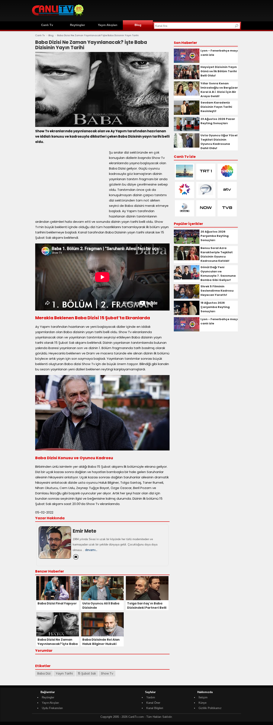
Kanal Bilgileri (154, 708)
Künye (202, 702)
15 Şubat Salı (87, 673)
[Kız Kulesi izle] (184, 176)
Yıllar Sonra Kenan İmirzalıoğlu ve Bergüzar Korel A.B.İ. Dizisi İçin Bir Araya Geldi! (219, 89)
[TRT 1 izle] (205, 176)
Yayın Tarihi (64, 673)
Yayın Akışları (107, 25)
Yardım (150, 697)
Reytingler (77, 25)
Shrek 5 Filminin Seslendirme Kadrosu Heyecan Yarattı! (217, 290)
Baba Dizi (44, 673)
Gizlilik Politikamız (210, 708)
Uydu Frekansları (52, 708)
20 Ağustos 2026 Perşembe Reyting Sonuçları (214, 236)
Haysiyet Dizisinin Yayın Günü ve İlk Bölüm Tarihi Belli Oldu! (218, 71)
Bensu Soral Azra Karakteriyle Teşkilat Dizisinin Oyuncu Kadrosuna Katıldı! (216, 254)
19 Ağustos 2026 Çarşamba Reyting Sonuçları (215, 307)
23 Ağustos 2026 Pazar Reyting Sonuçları (217, 121)
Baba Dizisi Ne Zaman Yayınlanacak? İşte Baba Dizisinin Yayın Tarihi (98, 35)
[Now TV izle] (205, 213)
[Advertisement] (163, 10)
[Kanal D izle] (184, 213)
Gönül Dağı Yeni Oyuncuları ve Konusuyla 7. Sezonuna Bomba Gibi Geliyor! (218, 273)
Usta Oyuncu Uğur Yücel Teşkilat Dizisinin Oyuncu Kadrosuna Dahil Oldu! (218, 141)
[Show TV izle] (227, 176)
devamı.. (91, 550)
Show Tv (107, 673)
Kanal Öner (153, 702)
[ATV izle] (227, 195)
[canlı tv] (58, 17)
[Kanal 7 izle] (205, 195)
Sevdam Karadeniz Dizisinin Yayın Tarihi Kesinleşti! (216, 107)
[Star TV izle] (184, 195)
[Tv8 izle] (227, 213)
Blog (138, 25)
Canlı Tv (47, 25)
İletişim (203, 697)
